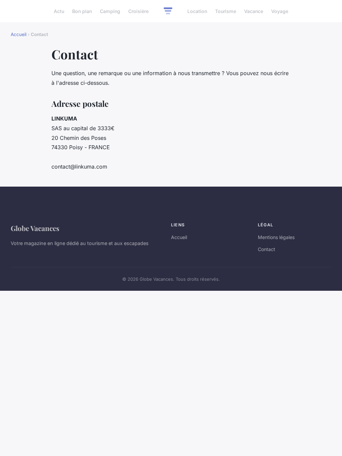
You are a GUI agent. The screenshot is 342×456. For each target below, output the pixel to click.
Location (197, 11)
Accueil (18, 34)
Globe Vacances (35, 228)
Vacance (253, 11)
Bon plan (82, 11)
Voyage (279, 11)
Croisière (138, 11)
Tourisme (225, 11)
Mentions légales (276, 237)
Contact (266, 249)
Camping (110, 11)
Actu (59, 11)
